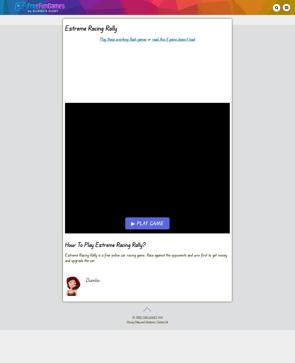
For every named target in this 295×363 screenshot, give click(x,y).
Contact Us (162, 321)
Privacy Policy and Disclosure (141, 321)
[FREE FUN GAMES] (40, 10)
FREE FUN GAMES (146, 317)
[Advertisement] (147, 70)
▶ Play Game (147, 223)
